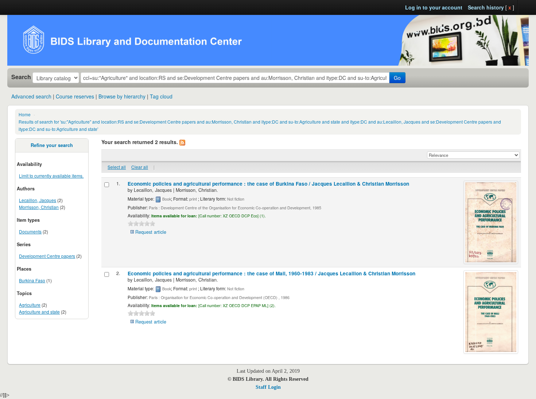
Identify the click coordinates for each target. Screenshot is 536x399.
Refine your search (52, 145)
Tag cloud (161, 96)
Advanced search (31, 96)
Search (21, 77)
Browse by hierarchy (121, 96)
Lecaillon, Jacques (37, 200)
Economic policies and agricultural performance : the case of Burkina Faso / (268, 183)
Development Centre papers (47, 256)
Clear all (139, 167)
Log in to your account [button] (433, 7)
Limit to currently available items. (51, 176)
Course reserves (75, 96)
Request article (150, 232)
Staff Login (268, 387)
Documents (30, 231)
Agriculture (29, 305)
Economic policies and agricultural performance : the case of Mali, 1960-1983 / (271, 273)
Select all (117, 167)
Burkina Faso (32, 280)
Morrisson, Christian (39, 207)
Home (25, 114)
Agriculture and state (39, 312)
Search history (486, 7)
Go (397, 77)
